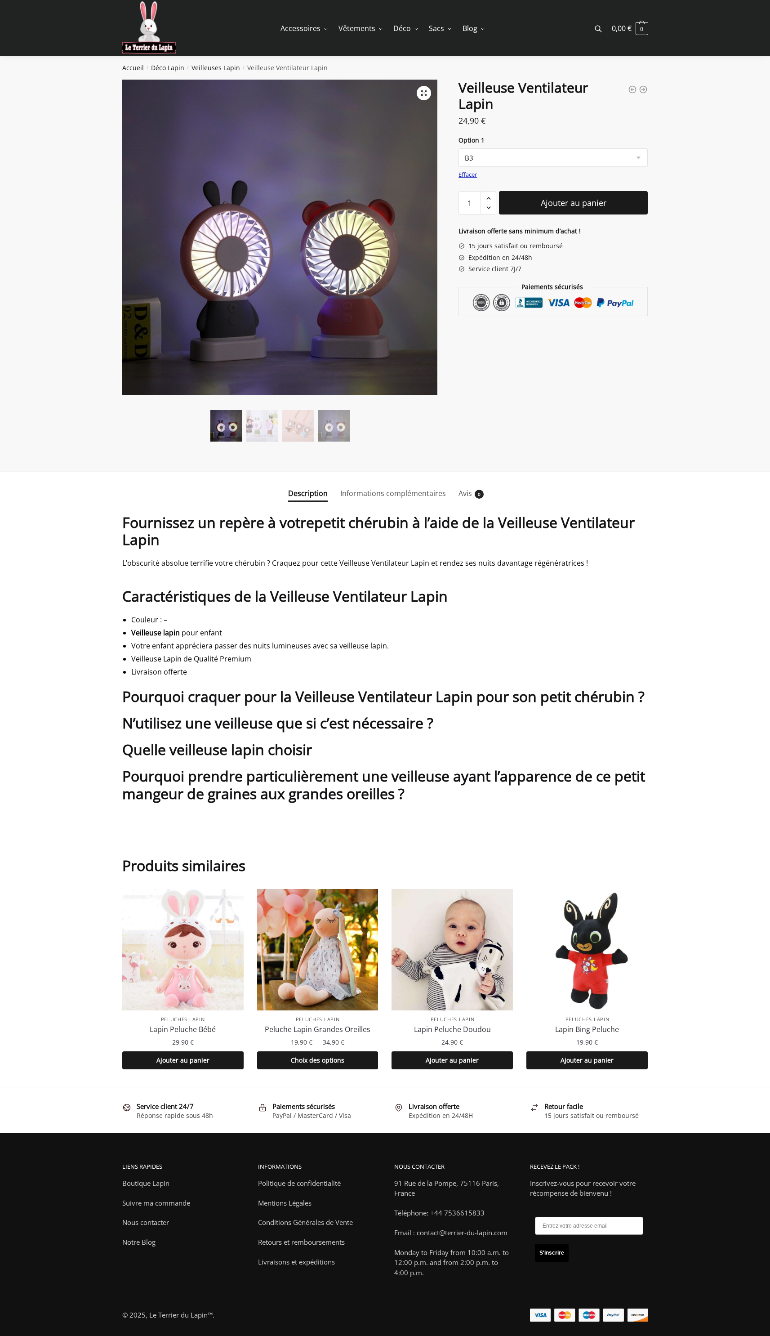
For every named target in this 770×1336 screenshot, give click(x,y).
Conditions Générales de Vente (305, 1222)
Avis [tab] (465, 493)
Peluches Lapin (183, 1019)
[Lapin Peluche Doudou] (452, 949)
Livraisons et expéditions (296, 1261)
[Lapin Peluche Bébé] (183, 949)
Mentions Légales (285, 1202)
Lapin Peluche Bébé (183, 1029)
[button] (424, 93)
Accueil (133, 67)
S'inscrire (551, 1253)
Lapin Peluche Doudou (452, 1029)
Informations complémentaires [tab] (393, 493)
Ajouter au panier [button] (182, 1060)
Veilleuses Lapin (215, 67)
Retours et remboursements (301, 1242)
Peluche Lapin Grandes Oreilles (317, 1029)
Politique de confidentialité (299, 1183)
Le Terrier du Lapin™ (181, 1314)
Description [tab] (308, 493)
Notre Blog (139, 1242)
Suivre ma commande (156, 1202)
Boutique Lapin (145, 1183)
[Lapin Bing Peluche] (587, 949)
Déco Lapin (167, 67)
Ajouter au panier (573, 202)
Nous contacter (145, 1222)
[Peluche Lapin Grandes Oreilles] (317, 949)
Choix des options (317, 1060)
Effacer (467, 174)
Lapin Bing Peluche (587, 1029)
